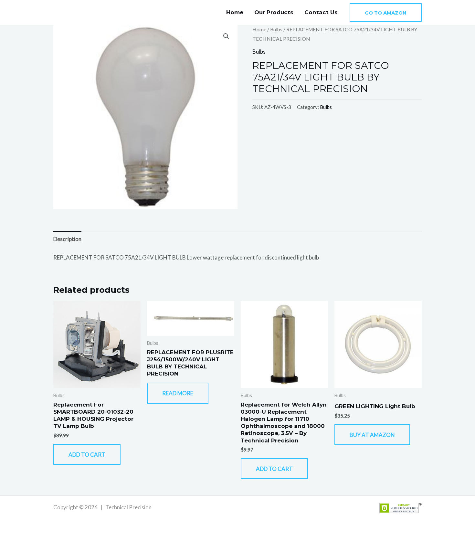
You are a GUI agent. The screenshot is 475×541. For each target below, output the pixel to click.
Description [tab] (67, 239)
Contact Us (321, 12)
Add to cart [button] (87, 454)
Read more (177, 393)
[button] (386, 12)
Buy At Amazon (372, 434)
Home (234, 12)
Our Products (273, 12)
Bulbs (276, 29)
